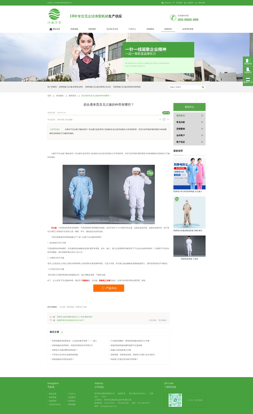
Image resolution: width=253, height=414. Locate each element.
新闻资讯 (72, 96)
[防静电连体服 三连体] (189, 246)
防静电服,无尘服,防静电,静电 (71, 87)
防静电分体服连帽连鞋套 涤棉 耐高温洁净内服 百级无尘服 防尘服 (189, 231)
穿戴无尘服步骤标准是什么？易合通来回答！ (75, 317)
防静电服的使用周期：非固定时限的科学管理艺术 (72, 345)
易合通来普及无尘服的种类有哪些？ (96, 96)
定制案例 (180, 129)
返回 (165, 113)
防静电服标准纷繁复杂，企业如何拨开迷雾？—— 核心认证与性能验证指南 (75, 341)
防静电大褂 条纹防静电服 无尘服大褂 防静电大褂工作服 (189, 191)
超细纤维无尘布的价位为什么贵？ (71, 320)
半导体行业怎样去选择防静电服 (65, 355)
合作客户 (180, 135)
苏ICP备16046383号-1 (137, 394)
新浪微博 (179, 3)
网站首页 (52, 394)
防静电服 (70, 307)
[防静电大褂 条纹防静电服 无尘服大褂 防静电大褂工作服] (189, 173)
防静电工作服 (81, 307)
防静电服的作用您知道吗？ (63, 359)
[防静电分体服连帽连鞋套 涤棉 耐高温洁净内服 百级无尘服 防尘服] (189, 212)
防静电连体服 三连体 (189, 259)
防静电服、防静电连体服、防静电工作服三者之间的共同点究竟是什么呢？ (134, 355)
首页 (49, 96)
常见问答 (180, 122)
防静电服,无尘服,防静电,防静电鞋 (127, 87)
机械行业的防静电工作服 (121, 350)
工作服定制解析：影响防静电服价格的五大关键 (130, 341)
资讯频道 (60, 96)
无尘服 (62, 307)
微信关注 (168, 3)
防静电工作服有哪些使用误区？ (65, 350)
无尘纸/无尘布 (55, 404)
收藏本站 (190, 3)
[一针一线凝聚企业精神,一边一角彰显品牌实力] (126, 81)
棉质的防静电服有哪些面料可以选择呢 (126, 345)
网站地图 (201, 3)
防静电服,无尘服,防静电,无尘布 (98, 87)
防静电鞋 (52, 401)
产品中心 (72, 394)
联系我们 (72, 401)
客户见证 (180, 142)
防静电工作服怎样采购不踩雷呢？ (124, 359)
